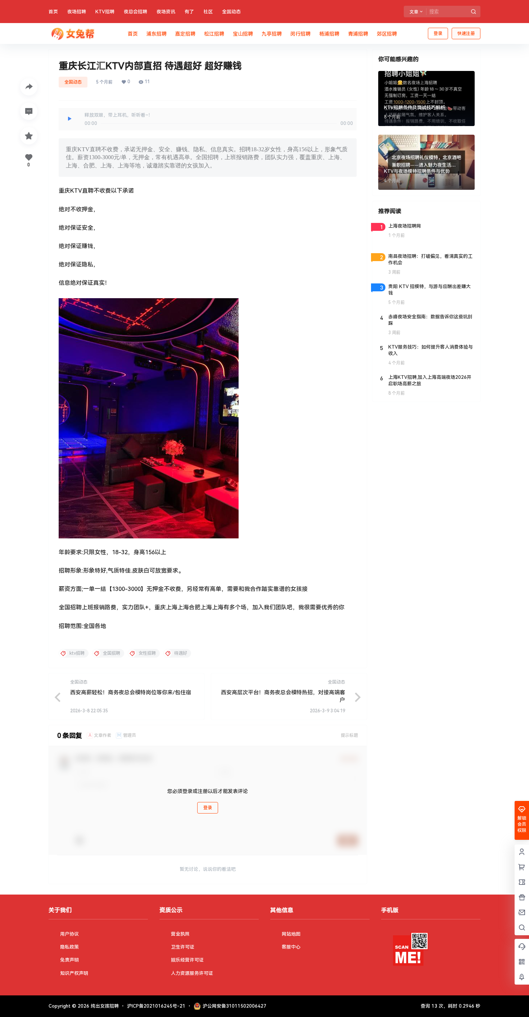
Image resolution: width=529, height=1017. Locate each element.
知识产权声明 (74, 973)
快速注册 (466, 33)
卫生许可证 (182, 947)
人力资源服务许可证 (192, 973)
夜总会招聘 (135, 11)
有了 (189, 11)
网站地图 (291, 934)
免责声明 (69, 960)
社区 (208, 11)
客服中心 (291, 947)
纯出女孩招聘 (104, 1006)
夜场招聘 (76, 11)
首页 (53, 11)
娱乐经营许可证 (187, 960)
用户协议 (69, 934)
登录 (438, 33)
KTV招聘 (104, 11)
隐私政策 (69, 947)
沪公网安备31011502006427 (234, 1006)
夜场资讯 (166, 11)
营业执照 (180, 934)
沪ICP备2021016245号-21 (156, 1006)
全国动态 (231, 11)
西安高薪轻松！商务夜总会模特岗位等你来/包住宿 (130, 692)
